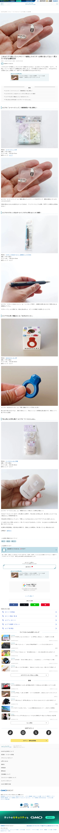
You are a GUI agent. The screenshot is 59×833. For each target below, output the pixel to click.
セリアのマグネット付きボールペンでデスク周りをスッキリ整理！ (20, 93)
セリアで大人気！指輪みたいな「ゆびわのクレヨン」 (17, 96)
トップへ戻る (29, 596)
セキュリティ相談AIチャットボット (48, 796)
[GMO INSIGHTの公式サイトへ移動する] (7, 790)
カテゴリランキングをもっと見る (29, 675)
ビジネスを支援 (22, 829)
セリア (11, 155)
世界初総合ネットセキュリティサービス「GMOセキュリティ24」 (12, 796)
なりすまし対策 (50, 797)
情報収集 (45, 829)
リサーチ (41, 829)
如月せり (9, 530)
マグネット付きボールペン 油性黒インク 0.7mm (18, 254)
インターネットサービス (5, 829)
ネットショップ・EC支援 (14, 829)
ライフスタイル (16, 11)
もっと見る (29, 723)
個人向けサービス (3, 830)
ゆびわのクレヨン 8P (11, 358)
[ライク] (57, 3)
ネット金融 (50, 829)
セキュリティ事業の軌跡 (5, 799)
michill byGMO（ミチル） (6, 11)
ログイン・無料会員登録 (29, 740)
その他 (9, 830)
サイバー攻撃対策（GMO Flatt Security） (39, 797)
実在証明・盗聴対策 (4, 797)
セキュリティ (28, 829)
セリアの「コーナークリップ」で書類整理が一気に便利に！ (19, 90)
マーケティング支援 (35, 829)
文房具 (8, 541)
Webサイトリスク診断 (37, 796)
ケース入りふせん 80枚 (12, 461)
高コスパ (14, 541)
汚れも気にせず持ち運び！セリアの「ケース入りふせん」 (18, 99)
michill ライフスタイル (8, 63)
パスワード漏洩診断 (28, 796)
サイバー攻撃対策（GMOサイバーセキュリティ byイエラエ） (20, 797)
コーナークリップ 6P (11, 149)
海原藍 (56, 648)
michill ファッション (53, 688)
